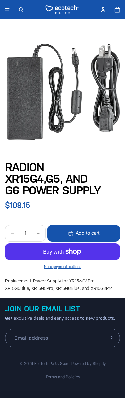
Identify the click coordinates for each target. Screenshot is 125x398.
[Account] (103, 10)
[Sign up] (110, 338)
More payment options (62, 266)
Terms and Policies (63, 377)
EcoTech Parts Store (51, 363)
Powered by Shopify (88, 363)
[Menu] (7, 9)
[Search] (21, 10)
